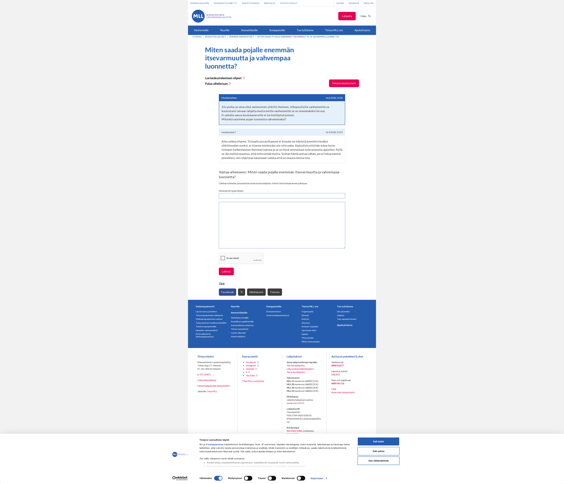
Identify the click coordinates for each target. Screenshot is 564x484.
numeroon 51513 (295, 403)
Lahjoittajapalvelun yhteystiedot (213, 385)
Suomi (340, 3)
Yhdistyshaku (251, 3)
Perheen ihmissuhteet (241, 36)
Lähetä (226, 271)
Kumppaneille (273, 306)
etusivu (197, 36)
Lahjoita (347, 16)
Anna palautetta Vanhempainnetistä (205, 335)
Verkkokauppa (199, 3)
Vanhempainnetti (205, 306)
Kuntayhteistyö (273, 311)
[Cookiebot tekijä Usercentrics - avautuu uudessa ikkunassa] (180, 478)
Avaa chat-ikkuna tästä (342, 392)
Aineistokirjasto (238, 336)
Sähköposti (256, 292)
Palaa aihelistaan (216, 83)
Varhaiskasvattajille (240, 317)
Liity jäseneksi (343, 311)
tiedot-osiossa (291, 470)
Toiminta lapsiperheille (206, 326)
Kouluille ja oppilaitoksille (242, 321)
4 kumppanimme (215, 444)
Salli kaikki (378, 441)
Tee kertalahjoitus (296, 365)
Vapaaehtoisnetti (225, 3)
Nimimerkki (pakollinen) (231, 190)
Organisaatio (307, 311)
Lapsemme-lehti (309, 330)
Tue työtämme (345, 306)
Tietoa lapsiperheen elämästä (209, 315)
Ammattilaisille (239, 312)
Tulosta (275, 292)
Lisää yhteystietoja (206, 380)
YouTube (250, 375)
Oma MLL (212, 391)
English (369, 3)
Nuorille (235, 306)
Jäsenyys (306, 323)
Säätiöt (305, 334)
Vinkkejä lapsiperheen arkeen (209, 319)
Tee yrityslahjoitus (296, 372)
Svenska (354, 3)
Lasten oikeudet (238, 333)
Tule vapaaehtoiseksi (346, 319)
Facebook (227, 292)
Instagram (251, 365)
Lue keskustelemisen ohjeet (223, 78)
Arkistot (305, 319)
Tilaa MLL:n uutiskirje (253, 381)
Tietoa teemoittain (239, 329)
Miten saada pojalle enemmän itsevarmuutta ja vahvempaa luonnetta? (298, 36)
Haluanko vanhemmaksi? (207, 330)
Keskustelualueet (215, 36)
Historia (305, 315)
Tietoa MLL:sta (310, 306)
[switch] (248, 478)
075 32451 (205, 374)
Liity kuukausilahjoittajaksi (300, 368)
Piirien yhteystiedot (311, 341)
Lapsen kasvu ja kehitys (206, 311)
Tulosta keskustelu (344, 83)
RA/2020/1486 (294, 430)
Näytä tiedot (317, 478)
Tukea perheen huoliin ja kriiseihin (211, 323)
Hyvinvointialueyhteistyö (277, 315)
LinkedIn (250, 368)
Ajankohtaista (344, 325)
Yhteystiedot (289, 3)
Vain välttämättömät (378, 460)
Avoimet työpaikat (310, 326)
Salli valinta (378, 451)
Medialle (269, 3)
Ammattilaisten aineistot (242, 325)
